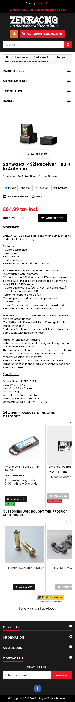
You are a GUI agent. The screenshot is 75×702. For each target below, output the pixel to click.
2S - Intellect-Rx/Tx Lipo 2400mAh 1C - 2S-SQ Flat (22, 482)
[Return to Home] (7, 57)
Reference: (10, 176)
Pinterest (61, 188)
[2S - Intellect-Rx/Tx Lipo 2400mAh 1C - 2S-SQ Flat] (24, 445)
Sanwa (52, 176)
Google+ (43, 188)
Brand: (43, 176)
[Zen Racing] (37, 21)
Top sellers (12, 91)
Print (38, 196)
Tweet (11, 188)
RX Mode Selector (59, 477)
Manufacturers (16, 81)
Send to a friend (17, 196)
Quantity (9, 218)
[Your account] (14, 34)
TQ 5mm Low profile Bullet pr (24, 568)
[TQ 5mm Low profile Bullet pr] (24, 544)
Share (26, 188)
